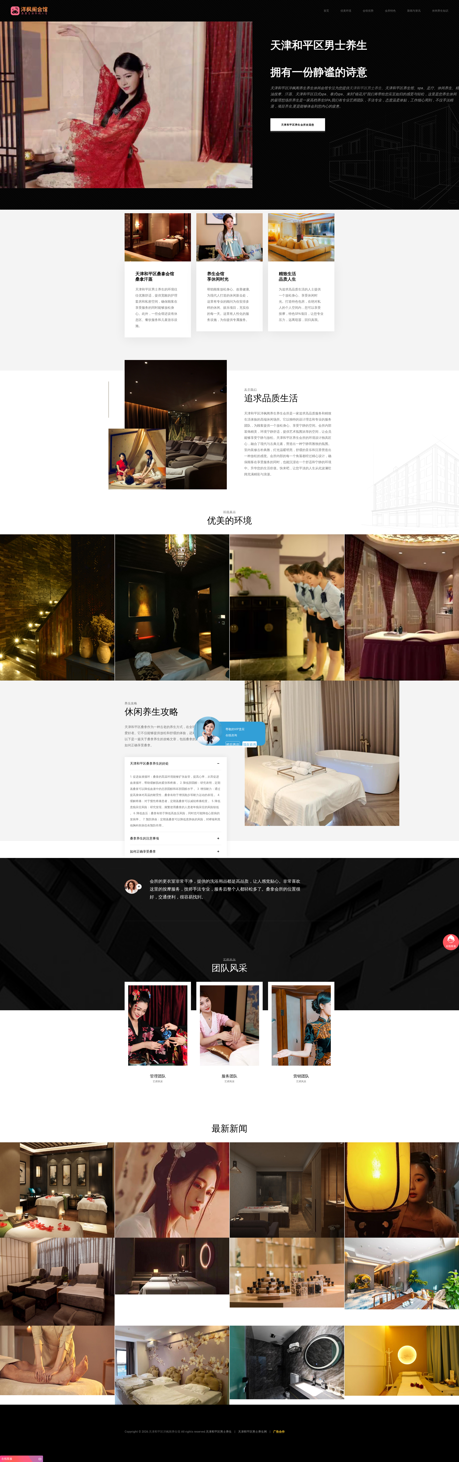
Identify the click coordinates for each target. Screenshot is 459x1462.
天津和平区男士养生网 (252, 1431)
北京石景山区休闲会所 (208, 1438)
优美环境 (345, 10)
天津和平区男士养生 (365, 88)
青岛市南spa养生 (315, 1438)
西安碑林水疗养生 (191, 1438)
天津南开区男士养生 (256, 1438)
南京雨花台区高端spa (133, 1438)
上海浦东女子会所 (161, 1438)
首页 (326, 10)
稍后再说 (232, 744)
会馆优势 (368, 10)
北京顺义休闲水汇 (224, 1438)
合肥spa (236, 1438)
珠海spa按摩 (148, 1438)
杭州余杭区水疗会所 (299, 1438)
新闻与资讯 (414, 10)
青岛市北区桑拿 (271, 1438)
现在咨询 (249, 744)
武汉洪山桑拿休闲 (176, 1438)
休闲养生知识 (440, 10)
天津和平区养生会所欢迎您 (297, 124)
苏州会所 (243, 1438)
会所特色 (390, 10)
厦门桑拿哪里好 (284, 1438)
